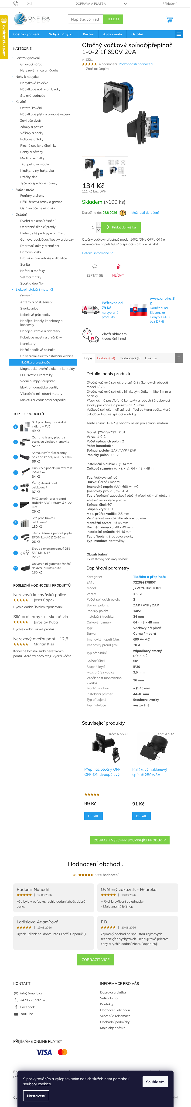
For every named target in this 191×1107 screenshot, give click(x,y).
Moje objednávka (112, 1028)
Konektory (27, 344)
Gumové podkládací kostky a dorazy (47, 239)
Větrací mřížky (30, 277)
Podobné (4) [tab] (106, 358)
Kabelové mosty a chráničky (41, 337)
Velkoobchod (109, 998)
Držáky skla (28, 177)
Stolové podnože (32, 95)
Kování (21, 102)
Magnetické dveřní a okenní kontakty (47, 369)
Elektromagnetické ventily (39, 387)
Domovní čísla (30, 252)
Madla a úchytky (32, 158)
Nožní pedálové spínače (37, 350)
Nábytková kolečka (34, 83)
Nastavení (36, 1095)
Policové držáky (31, 139)
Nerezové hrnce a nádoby (39, 70)
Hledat (113, 19)
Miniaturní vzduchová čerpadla (42, 400)
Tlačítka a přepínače (35, 362)
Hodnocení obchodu (96, 864)
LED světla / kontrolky (36, 375)
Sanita (25, 264)
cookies (44, 1084)
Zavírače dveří (30, 120)
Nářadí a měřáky (32, 271)
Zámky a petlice (32, 127)
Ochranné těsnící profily (37, 227)
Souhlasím (155, 1081)
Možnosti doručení (145, 212)
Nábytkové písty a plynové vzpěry (45, 114)
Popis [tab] (88, 358)
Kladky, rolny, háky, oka (37, 170)
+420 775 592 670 (33, 1000)
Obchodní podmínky (115, 1022)
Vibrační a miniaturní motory (41, 394)
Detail (93, 816)
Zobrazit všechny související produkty (130, 840)
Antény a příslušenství (36, 302)
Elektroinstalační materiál (34, 289)
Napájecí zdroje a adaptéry (40, 331)
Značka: (97, 69)
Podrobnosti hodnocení (136, 64)
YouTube (26, 1014)
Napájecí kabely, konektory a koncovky (41, 323)
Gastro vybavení (28, 58)
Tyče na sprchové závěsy (38, 183)
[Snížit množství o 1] (98, 230)
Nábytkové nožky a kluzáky (40, 89)
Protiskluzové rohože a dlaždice (43, 258)
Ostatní (21, 214)
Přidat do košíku (124, 227)
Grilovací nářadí (31, 64)
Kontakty (106, 1004)
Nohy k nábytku (27, 77)
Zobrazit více (95, 959)
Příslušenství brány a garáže (41, 202)
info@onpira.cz (31, 993)
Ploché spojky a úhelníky (38, 145)
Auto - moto (25, 189)
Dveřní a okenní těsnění (37, 221)
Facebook (27, 1007)
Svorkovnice (29, 308)
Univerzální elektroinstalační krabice (46, 356)
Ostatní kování (31, 108)
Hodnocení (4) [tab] (130, 358)
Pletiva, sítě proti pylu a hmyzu (42, 233)
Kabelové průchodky (35, 315)
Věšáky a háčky (31, 133)
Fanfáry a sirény (32, 195)
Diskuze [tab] (151, 358)
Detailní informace (95, 253)
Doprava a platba (90, 3)
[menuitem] (26, 34)
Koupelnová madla (35, 164)
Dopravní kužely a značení (39, 246)
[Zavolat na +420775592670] (20, 3)
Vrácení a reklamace (115, 1016)
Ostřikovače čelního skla (38, 208)
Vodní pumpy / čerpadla (37, 381)
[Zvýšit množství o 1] (98, 224)
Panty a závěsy (31, 152)
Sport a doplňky (32, 283)
